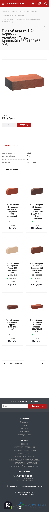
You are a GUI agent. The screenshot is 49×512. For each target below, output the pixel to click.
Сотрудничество (24, 435)
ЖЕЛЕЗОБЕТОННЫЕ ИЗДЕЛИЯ (24, 450)
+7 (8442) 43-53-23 (24, 476)
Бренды (24, 425)
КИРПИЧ (24, 444)
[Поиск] (45, 3)
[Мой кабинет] (33, 3)
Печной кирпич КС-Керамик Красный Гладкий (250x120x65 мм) (36, 325)
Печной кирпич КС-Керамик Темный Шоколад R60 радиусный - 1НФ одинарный (36, 211)
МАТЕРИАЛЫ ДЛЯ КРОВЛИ (24, 447)
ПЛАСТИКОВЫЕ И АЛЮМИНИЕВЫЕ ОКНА (24, 460)
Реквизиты (24, 432)
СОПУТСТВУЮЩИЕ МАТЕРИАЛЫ (24, 463)
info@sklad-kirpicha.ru (26, 494)
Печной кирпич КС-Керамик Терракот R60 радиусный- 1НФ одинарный (36, 269)
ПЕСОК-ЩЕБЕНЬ (24, 453)
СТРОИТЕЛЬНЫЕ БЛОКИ (24, 457)
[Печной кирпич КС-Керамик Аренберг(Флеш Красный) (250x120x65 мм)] (24, 82)
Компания (24, 418)
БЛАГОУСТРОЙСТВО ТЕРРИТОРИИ (24, 466)
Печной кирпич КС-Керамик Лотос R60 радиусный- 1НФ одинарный (12, 269)
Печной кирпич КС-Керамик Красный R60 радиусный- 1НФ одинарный (12, 210)
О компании (24, 422)
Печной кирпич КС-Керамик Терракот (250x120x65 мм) (12, 324)
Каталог (24, 440)
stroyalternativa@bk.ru (26, 492)
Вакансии (24, 428)
